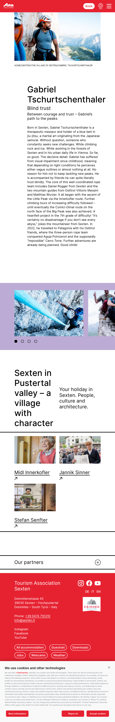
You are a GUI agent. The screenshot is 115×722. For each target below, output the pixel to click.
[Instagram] (81, 583)
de (87, 591)
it (92, 591)
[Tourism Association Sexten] (8, 5)
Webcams (38, 655)
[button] (109, 667)
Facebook (21, 633)
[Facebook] (89, 583)
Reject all (73, 713)
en (99, 591)
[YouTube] (98, 583)
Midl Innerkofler (32, 472)
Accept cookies (98, 713)
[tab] (15, 341)
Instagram (21, 629)
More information (17, 713)
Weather (59, 655)
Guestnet (58, 647)
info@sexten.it (24, 620)
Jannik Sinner (74, 472)
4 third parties (22, 673)
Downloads (80, 647)
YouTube (20, 637)
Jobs (20, 655)
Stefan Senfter (31, 520)
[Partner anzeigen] (98, 562)
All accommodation (30, 647)
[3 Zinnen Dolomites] (92, 605)
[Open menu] (109, 6)
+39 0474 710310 (37, 616)
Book (89, 6)
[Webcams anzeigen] (100, 6)
